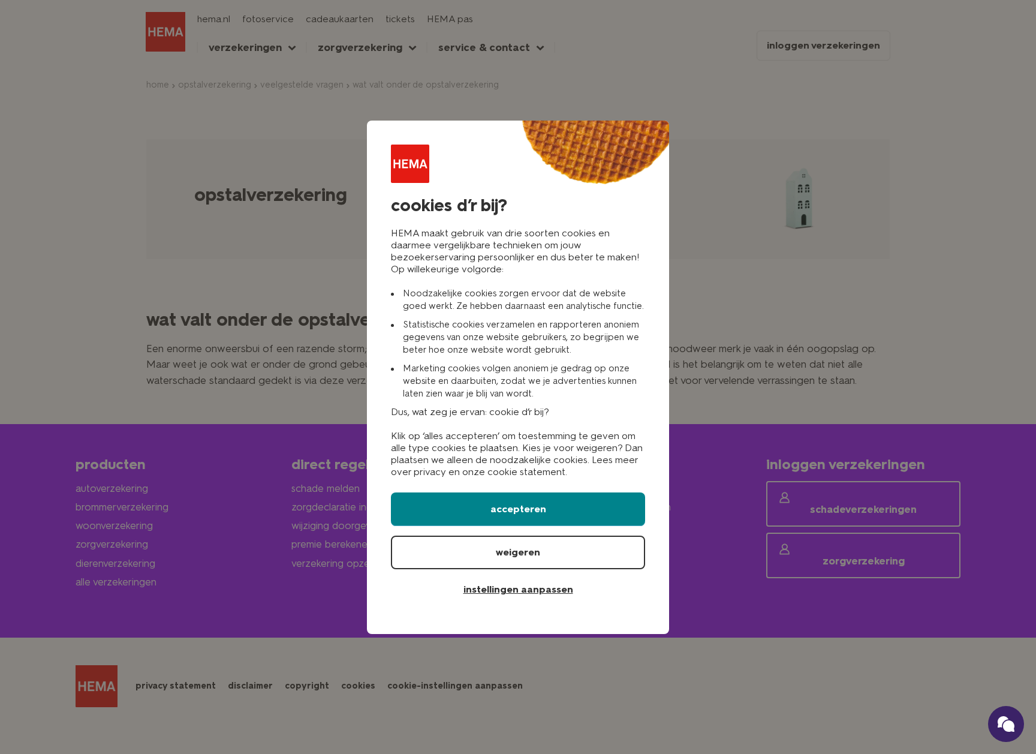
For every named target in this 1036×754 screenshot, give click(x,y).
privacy (430, 471)
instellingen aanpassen (518, 589)
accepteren (518, 509)
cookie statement (526, 471)
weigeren (518, 552)
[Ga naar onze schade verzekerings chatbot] (1006, 724)
